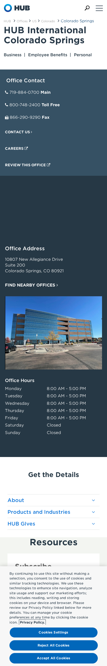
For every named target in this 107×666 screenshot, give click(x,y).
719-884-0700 (24, 92)
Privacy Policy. (32, 622)
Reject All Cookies (53, 645)
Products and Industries (38, 512)
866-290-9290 (25, 117)
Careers (14, 148)
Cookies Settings (53, 632)
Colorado (48, 21)
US (34, 21)
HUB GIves (21, 524)
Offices (22, 21)
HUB (7, 21)
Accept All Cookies (53, 658)
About (15, 500)
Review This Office (26, 165)
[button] (87, 8)
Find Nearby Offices (30, 285)
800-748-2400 (24, 104)
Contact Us (18, 132)
